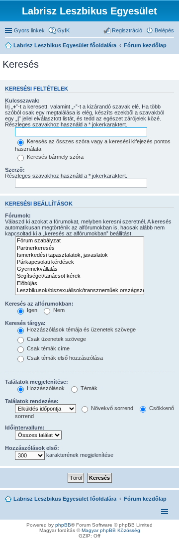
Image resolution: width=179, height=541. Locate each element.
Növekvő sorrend (111, 408)
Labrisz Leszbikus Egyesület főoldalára (64, 499)
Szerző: (15, 170)
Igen (31, 310)
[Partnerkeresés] (79, 248)
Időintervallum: (25, 428)
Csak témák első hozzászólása (64, 358)
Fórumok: (18, 215)
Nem (58, 310)
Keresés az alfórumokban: (39, 304)
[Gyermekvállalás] (79, 269)
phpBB (63, 525)
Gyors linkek (29, 30)
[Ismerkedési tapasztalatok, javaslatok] (79, 255)
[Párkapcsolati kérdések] (79, 262)
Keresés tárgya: (25, 323)
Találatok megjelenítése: (36, 382)
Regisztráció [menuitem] (127, 30)
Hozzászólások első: (32, 448)
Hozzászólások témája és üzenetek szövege (80, 329)
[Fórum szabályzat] (79, 240)
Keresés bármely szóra (54, 157)
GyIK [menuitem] (63, 30)
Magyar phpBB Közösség (111, 530)
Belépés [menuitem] (164, 30)
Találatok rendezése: (32, 401)
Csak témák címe (47, 348)
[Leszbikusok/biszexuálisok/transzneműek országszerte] (79, 290)
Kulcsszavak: (22, 101)
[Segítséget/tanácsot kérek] (79, 276)
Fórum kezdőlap (145, 499)
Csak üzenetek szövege (55, 339)
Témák (88, 388)
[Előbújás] (79, 283)
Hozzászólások (45, 388)
